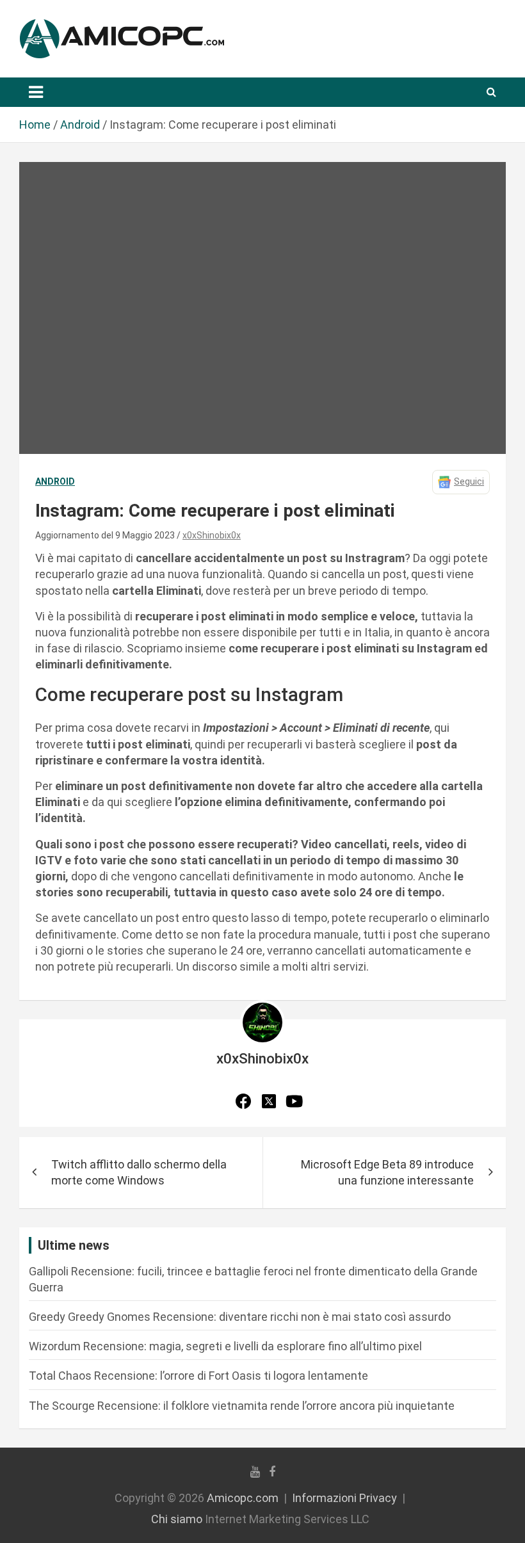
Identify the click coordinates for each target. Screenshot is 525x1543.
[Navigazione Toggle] (35, 92)
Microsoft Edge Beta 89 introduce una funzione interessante (387, 1172)
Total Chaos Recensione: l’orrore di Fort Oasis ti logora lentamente (198, 1375)
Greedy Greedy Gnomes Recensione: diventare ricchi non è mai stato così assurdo (240, 1316)
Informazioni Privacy (344, 1498)
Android (55, 481)
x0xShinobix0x (211, 535)
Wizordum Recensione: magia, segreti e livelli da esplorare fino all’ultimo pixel (225, 1346)
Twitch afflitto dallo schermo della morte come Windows (139, 1172)
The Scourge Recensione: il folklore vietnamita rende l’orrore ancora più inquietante (242, 1405)
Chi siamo (176, 1519)
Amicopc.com (243, 1498)
